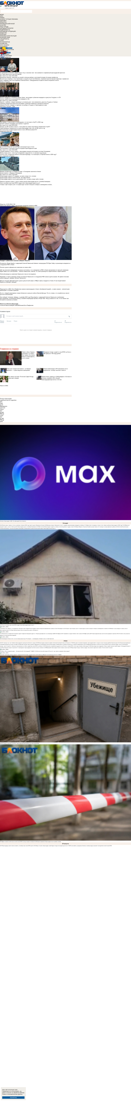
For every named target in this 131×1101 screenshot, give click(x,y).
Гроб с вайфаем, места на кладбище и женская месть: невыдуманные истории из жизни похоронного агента (29, 80)
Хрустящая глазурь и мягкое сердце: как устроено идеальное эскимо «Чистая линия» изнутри (92, 647)
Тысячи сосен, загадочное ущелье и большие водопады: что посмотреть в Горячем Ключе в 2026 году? (28, 154)
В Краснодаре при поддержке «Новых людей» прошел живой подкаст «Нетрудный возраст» (111, 646)
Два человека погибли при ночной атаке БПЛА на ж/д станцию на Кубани (18, 841)
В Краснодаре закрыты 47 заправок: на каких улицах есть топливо (18, 176)
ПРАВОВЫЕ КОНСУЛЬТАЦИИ (8, 36)
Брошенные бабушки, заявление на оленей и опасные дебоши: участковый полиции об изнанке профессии (29, 77)
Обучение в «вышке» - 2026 (7, 106)
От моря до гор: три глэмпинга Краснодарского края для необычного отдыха (19, 642)
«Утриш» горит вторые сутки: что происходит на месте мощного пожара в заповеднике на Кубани (86, 628)
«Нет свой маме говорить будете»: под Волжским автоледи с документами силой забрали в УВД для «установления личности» (30, 654)
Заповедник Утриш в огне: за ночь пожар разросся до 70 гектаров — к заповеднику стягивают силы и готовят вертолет (28, 638)
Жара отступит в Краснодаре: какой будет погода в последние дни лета (51, 845)
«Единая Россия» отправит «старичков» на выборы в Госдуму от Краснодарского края (23, 105)
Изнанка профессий (5, 57)
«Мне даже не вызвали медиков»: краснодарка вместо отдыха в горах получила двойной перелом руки (95, 642)
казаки (22, 305)
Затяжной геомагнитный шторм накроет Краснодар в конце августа (41, 528)
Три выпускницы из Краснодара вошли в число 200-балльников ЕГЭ (18, 129)
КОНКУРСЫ (3, 22)
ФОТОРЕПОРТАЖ (5, 42)
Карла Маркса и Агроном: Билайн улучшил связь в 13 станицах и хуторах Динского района (96, 526)
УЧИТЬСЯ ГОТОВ (9, 49)
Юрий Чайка (14, 305)
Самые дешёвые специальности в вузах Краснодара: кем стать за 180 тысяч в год (22, 128)
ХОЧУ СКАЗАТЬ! (4, 45)
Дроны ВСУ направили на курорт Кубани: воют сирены (70, 633)
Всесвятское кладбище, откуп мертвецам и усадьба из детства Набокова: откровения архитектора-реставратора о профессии (34, 79)
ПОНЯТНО (13, 1097)
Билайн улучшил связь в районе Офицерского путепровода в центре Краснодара (38, 644)
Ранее (15, 321)
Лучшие (9, 321)
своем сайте (27, 267)
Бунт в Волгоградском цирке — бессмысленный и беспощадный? (16, 651)
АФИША (2, 17)
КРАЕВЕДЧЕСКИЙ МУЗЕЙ (7, 23)
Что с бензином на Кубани (7, 156)
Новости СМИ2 (4, 385)
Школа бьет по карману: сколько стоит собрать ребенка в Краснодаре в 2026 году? (105, 525)
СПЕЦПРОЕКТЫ (4, 39)
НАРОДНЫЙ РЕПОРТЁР (6, 28)
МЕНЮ (2, 14)
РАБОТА (10, 48)
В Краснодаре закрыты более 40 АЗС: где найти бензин (15, 177)
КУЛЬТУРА (3, 25)
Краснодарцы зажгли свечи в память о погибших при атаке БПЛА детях (17, 845)
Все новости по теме (5, 75)
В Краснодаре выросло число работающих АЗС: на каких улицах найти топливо (21, 179)
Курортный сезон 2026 (6, 131)
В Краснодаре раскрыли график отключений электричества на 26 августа (54, 642)
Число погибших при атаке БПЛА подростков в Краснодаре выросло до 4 (18, 625)
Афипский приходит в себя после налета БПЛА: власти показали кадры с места (105, 644)
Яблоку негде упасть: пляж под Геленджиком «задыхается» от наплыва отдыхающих (23, 153)
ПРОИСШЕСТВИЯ (5, 37)
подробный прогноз (5, 400)
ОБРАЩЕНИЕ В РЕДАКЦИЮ (8, 31)
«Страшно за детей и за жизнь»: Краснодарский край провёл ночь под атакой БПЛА (20, 743)
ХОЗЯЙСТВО (3, 43)
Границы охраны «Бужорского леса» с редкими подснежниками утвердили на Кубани (65, 525)
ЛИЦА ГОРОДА (4, 26)
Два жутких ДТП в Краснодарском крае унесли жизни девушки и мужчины (101, 633)
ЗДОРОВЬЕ (3, 20)
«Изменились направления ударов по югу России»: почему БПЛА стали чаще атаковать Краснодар (66, 646)
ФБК (19, 305)
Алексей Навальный (5, 305)
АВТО (1, 16)
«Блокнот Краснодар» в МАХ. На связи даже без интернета (13, 521)
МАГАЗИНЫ (8, 55)
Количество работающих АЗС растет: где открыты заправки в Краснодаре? (53, 651)
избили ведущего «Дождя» (7, 278)
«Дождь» (16, 297)
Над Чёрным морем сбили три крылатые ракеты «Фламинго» (25, 630)
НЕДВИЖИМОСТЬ (5, 30)
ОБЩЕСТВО (3, 33)
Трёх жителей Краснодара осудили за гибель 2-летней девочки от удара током (56, 526)
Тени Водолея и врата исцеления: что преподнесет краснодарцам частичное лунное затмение (23, 647)
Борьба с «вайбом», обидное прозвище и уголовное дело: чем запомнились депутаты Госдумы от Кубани (28, 102)
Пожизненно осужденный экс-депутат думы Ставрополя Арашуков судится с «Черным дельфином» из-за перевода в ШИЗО (29, 633)
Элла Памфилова (28, 305)
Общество (3, 204)
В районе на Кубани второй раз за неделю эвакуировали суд (71, 644)
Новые (2, 321)
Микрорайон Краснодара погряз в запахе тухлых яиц (57, 647)
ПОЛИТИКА (3, 34)
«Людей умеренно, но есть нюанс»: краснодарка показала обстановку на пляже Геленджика (25, 151)
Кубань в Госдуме (5, 82)
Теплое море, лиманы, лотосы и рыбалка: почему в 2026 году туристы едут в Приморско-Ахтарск (23, 525)
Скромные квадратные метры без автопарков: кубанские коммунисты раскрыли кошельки (24, 103)
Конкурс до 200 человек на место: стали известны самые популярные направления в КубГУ (25, 126)
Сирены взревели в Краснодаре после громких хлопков (49, 841)
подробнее (13, 400)
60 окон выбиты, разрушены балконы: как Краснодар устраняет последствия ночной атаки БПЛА (91, 845)
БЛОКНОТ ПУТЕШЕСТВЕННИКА (9, 19)
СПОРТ (2, 40)
